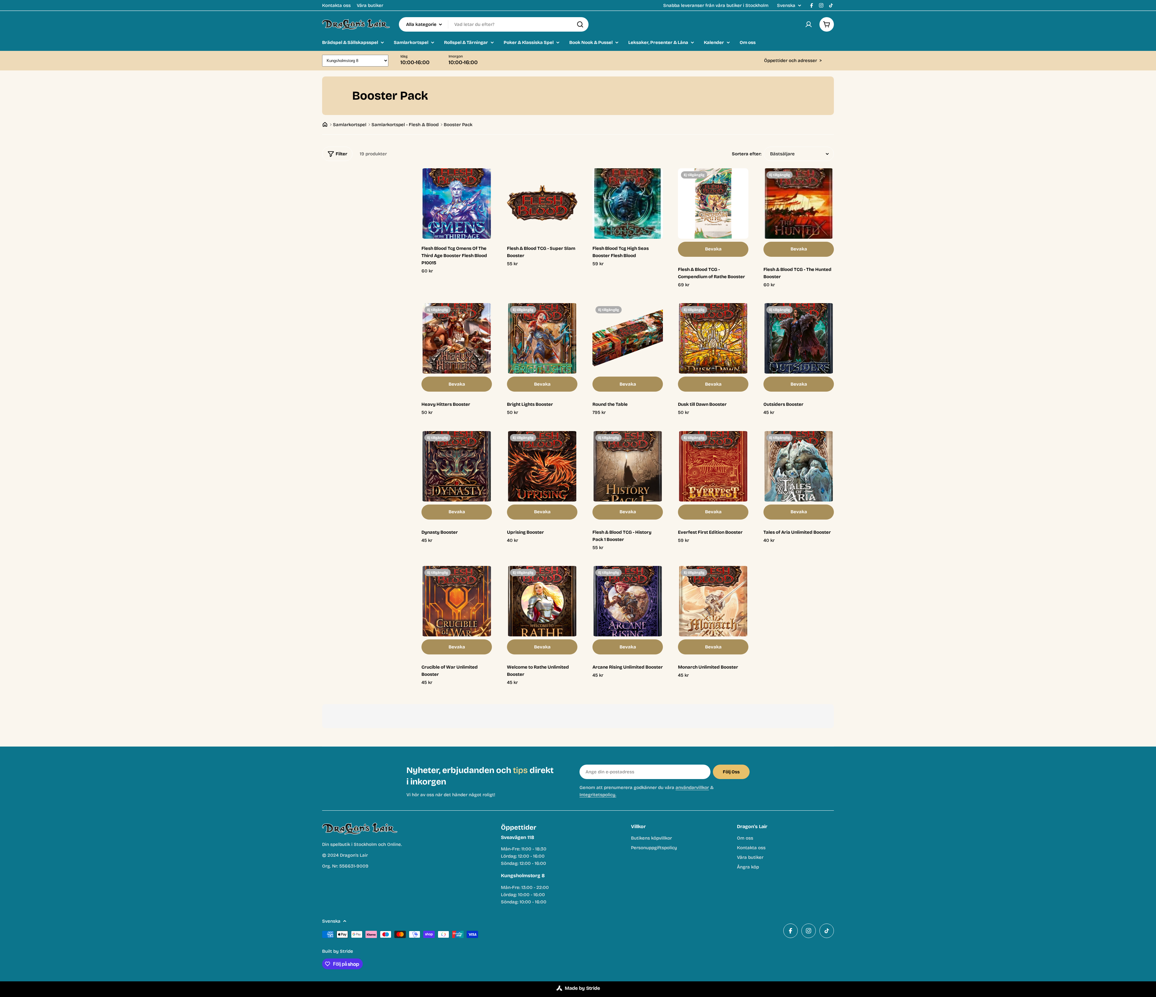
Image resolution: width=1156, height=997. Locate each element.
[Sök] (580, 24)
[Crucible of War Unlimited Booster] (456, 601)
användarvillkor (692, 787)
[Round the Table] (627, 338)
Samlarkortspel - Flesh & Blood (405, 124)
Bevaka (713, 249)
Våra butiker (370, 5)
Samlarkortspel (349, 124)
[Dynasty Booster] (456, 466)
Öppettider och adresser (793, 60)
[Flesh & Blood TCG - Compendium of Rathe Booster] (713, 203)
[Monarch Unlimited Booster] (713, 601)
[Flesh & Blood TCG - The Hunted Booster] (798, 203)
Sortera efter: (746, 154)
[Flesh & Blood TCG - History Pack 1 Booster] (627, 466)
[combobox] (494, 24)
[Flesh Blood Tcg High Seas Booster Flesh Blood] (627, 203)
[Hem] (325, 124)
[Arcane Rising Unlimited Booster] (627, 601)
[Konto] (808, 24)
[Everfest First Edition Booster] (713, 466)
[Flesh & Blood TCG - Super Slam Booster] (542, 203)
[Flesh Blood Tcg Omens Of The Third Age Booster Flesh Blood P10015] (456, 203)
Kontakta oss (336, 5)
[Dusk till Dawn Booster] (713, 338)
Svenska (786, 5)
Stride (346, 951)
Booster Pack (458, 124)
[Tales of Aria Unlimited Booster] (798, 466)
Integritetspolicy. (598, 794)
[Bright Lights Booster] (542, 338)
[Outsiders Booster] (798, 338)
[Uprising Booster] (542, 466)
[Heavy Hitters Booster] (456, 338)
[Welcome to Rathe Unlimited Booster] (542, 601)
